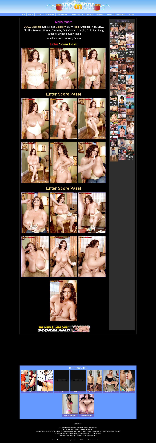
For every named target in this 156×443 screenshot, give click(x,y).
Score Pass (48, 26)
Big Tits (28, 30)
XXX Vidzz (109, 14)
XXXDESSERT (50, 14)
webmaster (78, 423)
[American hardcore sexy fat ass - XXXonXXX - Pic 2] (63, 68)
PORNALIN (90, 14)
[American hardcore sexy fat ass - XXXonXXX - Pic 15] (92, 256)
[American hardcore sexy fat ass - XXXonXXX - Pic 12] (92, 213)
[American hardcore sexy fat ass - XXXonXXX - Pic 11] (63, 213)
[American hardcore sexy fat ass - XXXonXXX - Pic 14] (63, 256)
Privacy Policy (71, 440)
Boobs (46, 30)
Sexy (71, 33)
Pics (23, 14)
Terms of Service (57, 440)
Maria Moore (63, 22)
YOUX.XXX (39, 14)
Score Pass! (64, 44)
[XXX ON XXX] (78, 6)
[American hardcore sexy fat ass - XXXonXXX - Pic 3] (92, 68)
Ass (94, 26)
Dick (89, 30)
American (85, 26)
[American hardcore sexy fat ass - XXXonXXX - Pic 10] (35, 213)
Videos (30, 14)
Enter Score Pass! (63, 94)
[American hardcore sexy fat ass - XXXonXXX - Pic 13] (35, 256)
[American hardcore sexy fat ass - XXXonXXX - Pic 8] (63, 162)
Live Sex (131, 14)
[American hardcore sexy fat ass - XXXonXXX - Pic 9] (92, 162)
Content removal (93, 440)
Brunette (56, 30)
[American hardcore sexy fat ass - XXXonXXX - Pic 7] (35, 162)
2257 (81, 440)
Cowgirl (81, 30)
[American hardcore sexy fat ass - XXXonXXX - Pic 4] (35, 118)
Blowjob (37, 30)
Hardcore (51, 33)
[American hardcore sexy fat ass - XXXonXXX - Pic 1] (35, 68)
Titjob (78, 33)
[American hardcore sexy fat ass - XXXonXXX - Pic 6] (92, 118)
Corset (72, 30)
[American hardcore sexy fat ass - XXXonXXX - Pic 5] (63, 118)
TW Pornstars (120, 14)
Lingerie (62, 33)
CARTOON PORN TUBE (77, 14)
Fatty (100, 30)
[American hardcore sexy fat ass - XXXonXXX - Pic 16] (63, 300)
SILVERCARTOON (62, 14)
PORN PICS (100, 14)
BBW (70, 26)
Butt (64, 30)
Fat (95, 30)
